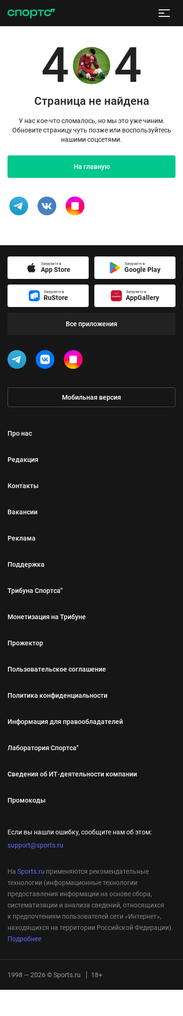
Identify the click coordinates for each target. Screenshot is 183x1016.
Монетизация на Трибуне (47, 617)
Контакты (23, 486)
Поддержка (26, 564)
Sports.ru (31, 871)
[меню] (164, 13)
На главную (92, 166)
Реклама (22, 538)
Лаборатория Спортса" (43, 748)
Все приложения (91, 324)
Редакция (23, 459)
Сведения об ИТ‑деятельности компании (72, 774)
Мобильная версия (91, 397)
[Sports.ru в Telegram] (19, 361)
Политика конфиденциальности (57, 695)
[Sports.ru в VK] (47, 361)
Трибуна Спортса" (35, 590)
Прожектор (25, 643)
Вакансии (23, 512)
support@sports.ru (35, 845)
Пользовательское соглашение (57, 669)
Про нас (20, 433)
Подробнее (24, 939)
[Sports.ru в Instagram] (75, 361)
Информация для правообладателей (65, 721)
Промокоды (27, 800)
